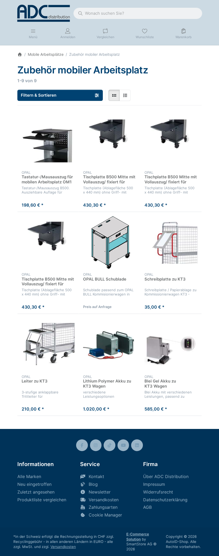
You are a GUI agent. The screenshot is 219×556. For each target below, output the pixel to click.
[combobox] (137, 13)
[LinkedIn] (137, 445)
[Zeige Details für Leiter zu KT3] (48, 344)
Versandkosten (63, 547)
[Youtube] (123, 445)
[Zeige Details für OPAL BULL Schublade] (109, 242)
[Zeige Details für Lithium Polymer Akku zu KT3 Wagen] (109, 344)
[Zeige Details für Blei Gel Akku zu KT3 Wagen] (170, 344)
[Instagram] (96, 445)
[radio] (114, 95)
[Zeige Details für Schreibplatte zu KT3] (170, 242)
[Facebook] (82, 445)
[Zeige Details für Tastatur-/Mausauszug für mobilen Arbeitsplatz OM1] (48, 140)
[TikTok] (109, 445)
